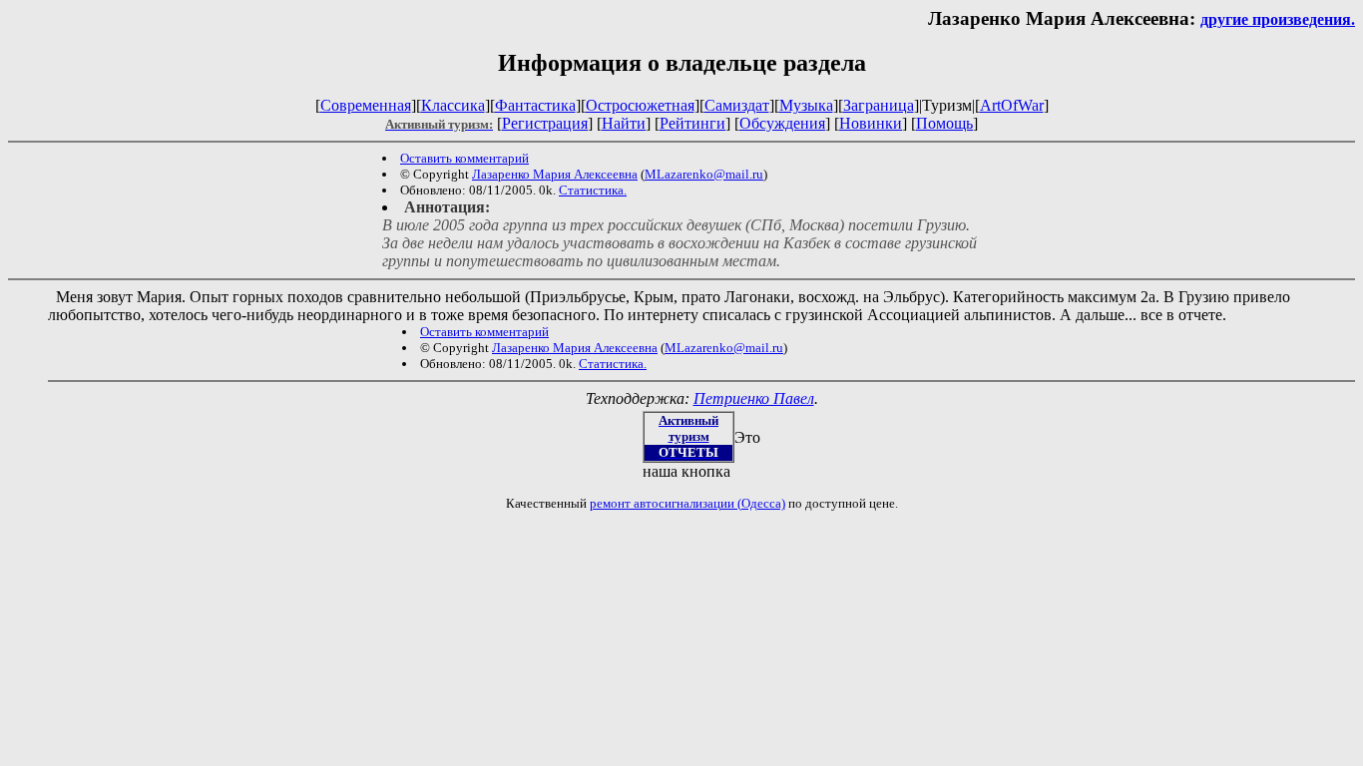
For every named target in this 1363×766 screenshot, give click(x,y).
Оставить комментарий (464, 158)
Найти (624, 123)
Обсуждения (782, 123)
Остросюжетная (640, 105)
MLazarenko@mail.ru (704, 174)
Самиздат (736, 105)
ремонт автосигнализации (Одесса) (687, 503)
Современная (365, 105)
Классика (453, 105)
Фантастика (535, 105)
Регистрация (545, 123)
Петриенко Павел (753, 398)
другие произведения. (1277, 19)
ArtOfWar (1012, 105)
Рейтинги (692, 123)
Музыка (806, 105)
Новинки (870, 123)
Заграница (878, 105)
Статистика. (593, 190)
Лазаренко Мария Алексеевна (555, 174)
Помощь (944, 123)
